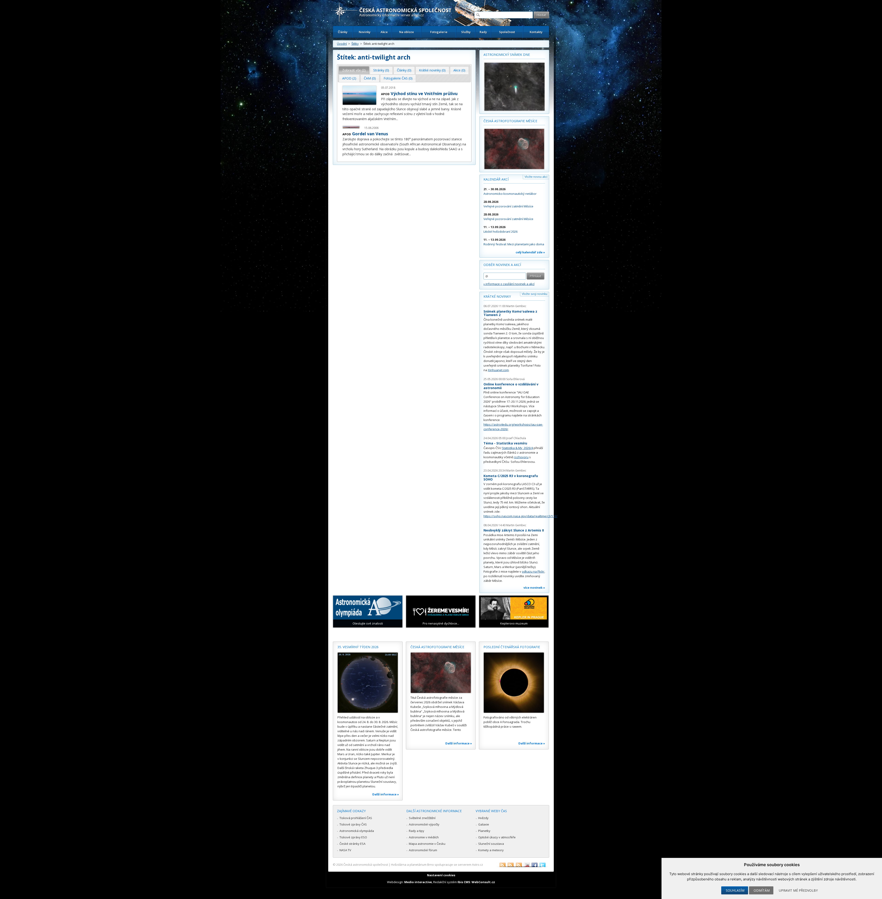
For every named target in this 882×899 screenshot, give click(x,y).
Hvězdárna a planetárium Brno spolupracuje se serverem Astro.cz (437, 864)
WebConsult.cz (483, 882)
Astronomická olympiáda (356, 831)
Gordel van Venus (370, 133)
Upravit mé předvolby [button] (798, 890)
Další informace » (385, 794)
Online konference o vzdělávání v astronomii (510, 386)
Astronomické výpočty (424, 824)
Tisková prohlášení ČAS (355, 818)
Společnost (507, 32)
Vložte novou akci (536, 177)
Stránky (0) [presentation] (381, 70)
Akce (384, 32)
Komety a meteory (491, 850)
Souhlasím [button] (735, 890)
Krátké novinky (497, 296)
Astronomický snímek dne (506, 54)
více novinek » (534, 587)
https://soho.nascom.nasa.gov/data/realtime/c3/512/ (520, 516)
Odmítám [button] (762, 890)
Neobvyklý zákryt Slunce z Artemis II (513, 530)
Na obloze (406, 32)
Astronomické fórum (423, 850)
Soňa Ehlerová (515, 379)
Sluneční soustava (491, 844)
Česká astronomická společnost (365, 864)
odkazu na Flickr (533, 571)
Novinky (364, 32)
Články (343, 32)
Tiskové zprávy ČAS (353, 824)
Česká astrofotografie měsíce (510, 121)
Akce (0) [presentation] (459, 70)
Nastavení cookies (441, 875)
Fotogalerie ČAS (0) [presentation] (398, 78)
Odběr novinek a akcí (502, 265)
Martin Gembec (516, 306)
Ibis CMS (464, 882)
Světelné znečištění (422, 818)
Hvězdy (483, 818)
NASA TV (345, 850)
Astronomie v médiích (424, 837)
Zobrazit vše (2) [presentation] (354, 70)
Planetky (484, 831)
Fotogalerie (438, 32)
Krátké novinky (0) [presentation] (432, 70)
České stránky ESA (352, 844)
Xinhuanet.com (498, 370)
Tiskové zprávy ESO (353, 837)
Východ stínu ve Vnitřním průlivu (424, 93)
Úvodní (342, 44)
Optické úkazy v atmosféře (497, 837)
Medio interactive (418, 882)
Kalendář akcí (496, 179)
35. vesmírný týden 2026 (358, 647)
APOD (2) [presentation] (349, 78)
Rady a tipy (416, 831)
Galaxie (483, 824)
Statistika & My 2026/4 (517, 448)
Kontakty (536, 32)
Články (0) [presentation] (404, 70)
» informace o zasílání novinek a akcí (508, 284)
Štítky (355, 44)
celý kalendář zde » (530, 252)
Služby (466, 32)
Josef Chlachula (516, 438)
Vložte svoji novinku (534, 294)
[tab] (354, 70)
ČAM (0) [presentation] (370, 78)
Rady (483, 32)
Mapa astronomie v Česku (427, 844)
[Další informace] (367, 682)
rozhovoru (521, 457)
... (397, 119)
